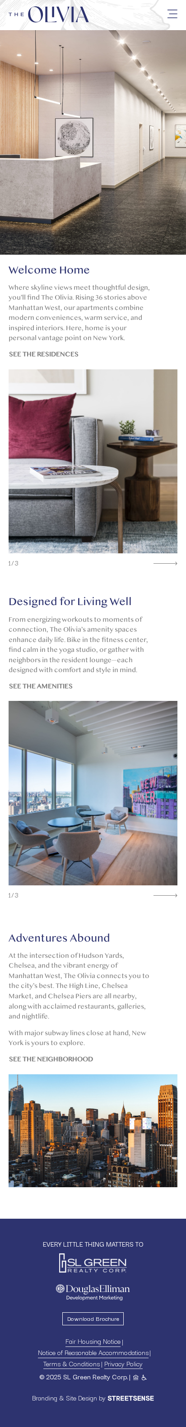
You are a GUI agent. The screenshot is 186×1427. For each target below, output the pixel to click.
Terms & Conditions (71, 1363)
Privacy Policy (123, 1363)
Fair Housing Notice (93, 1341)
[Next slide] (165, 564)
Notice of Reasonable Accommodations (93, 1352)
